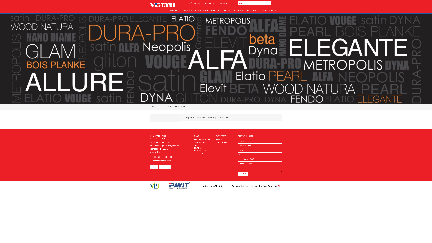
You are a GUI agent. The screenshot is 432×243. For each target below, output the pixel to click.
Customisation (200, 142)
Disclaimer (263, 186)
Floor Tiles (220, 140)
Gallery (198, 10)
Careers (197, 145)
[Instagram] (165, 167)
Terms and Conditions (240, 186)
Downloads (198, 148)
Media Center (252, 10)
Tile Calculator (200, 151)
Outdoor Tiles (221, 142)
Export (240, 10)
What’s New (198, 154)
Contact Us (274, 10)
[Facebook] (152, 167)
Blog (265, 10)
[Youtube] (161, 167)
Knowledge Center (211, 10)
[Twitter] (169, 167)
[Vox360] (279, 186)
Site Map (254, 186)
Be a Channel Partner (202, 140)
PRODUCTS (186, 10)
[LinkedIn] (156, 167)
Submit (243, 174)
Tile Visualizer (229, 10)
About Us (173, 10)
